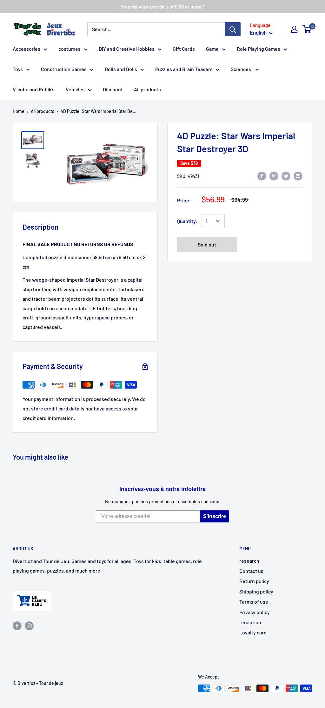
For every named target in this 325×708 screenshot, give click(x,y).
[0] (307, 29)
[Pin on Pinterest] (273, 175)
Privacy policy (254, 612)
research (249, 561)
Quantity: (187, 221)
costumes (69, 49)
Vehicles (75, 89)
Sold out (207, 244)
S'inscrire (214, 516)
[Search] (233, 29)
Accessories (26, 49)
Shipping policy (256, 591)
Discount (113, 89)
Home (18, 111)
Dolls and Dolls (121, 69)
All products (147, 89)
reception (250, 622)
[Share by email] (298, 175)
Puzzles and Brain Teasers (184, 69)
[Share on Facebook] (261, 175)
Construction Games (64, 69)
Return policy (254, 581)
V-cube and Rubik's (34, 89)
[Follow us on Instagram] (29, 625)
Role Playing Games (258, 49)
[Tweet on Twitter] (286, 175)
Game (212, 49)
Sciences (241, 69)
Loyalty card (253, 632)
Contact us (251, 571)
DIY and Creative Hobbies (127, 49)
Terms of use (253, 602)
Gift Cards (184, 49)
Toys (18, 69)
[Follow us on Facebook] (17, 625)
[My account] (294, 29)
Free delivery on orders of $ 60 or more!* (163, 7)
